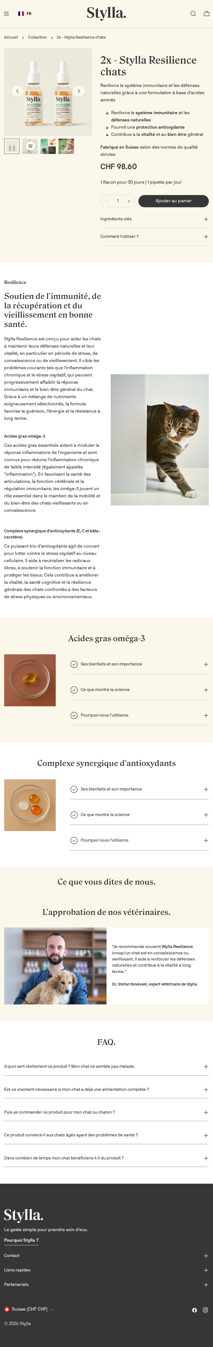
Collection (37, 37)
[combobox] (25, 13)
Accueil (11, 37)
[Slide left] (17, 91)
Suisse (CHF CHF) (30, 1309)
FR (29, 13)
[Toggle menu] (6, 13)
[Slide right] (78, 91)
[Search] (193, 13)
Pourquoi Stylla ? (21, 1241)
